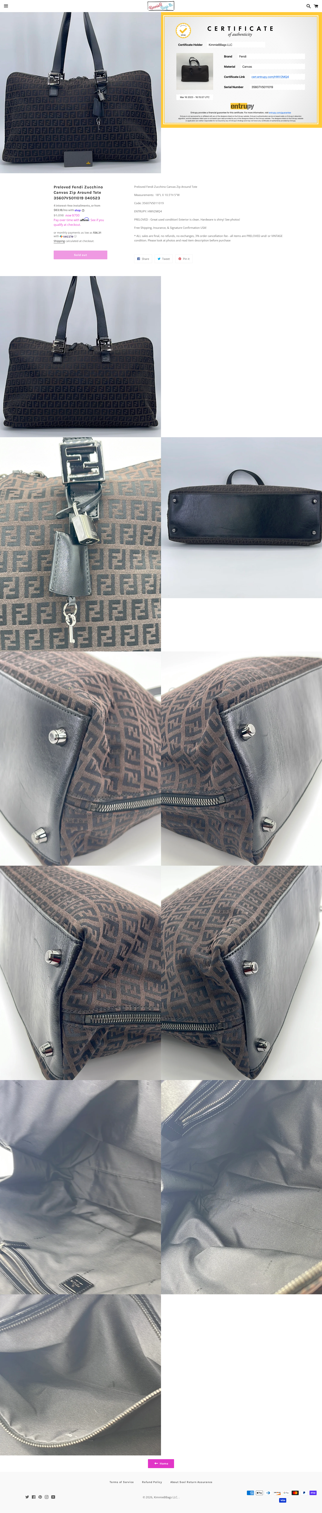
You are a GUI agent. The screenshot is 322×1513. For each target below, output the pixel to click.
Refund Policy (152, 1482)
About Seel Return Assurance (191, 1482)
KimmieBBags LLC (165, 1497)
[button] (80, 234)
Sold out (80, 255)
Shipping (59, 241)
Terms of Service (122, 1482)
